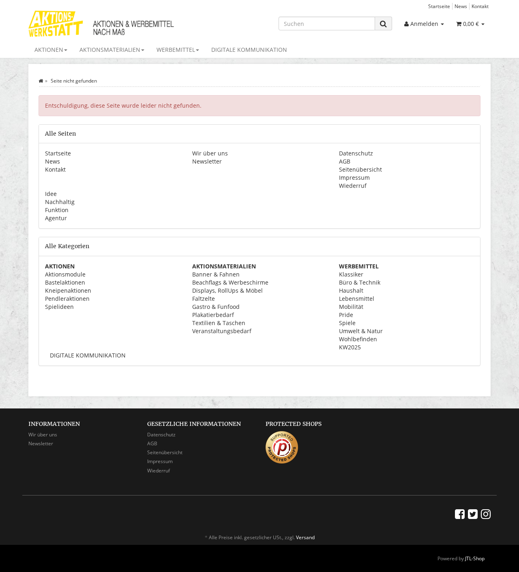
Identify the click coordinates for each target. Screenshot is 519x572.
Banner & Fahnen (216, 274)
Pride (346, 315)
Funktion (57, 210)
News (461, 6)
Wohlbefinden (358, 339)
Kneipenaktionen (68, 290)
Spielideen (59, 306)
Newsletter (207, 161)
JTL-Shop (475, 558)
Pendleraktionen (67, 298)
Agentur (56, 218)
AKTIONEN (48, 49)
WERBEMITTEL (176, 49)
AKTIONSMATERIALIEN (109, 49)
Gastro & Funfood (216, 306)
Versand (305, 537)
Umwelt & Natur (361, 331)
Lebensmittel (356, 298)
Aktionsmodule (65, 274)
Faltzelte (203, 298)
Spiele (347, 323)
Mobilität (351, 306)
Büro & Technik (359, 282)
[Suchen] (383, 23)
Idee (51, 194)
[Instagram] (486, 513)
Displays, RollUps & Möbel (227, 290)
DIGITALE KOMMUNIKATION (249, 49)
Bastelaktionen (65, 282)
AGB (344, 161)
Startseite (439, 6)
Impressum (354, 177)
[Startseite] (41, 80)
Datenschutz (356, 153)
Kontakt (480, 6)
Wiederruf (353, 185)
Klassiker (351, 274)
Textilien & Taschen (218, 323)
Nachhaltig (60, 202)
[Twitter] (473, 513)
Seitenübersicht (360, 169)
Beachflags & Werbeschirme (230, 282)
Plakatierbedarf (213, 315)
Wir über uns (210, 153)
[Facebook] (460, 513)
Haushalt (351, 290)
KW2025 (350, 347)
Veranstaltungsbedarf (221, 331)
